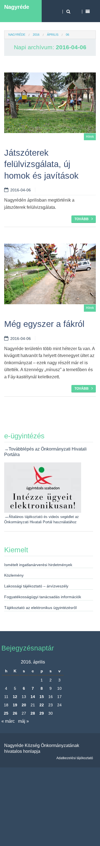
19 (15, 705)
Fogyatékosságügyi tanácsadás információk (42, 597)
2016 (36, 34)
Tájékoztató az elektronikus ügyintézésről (40, 607)
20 (24, 705)
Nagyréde (16, 7)
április (52, 34)
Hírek (90, 137)
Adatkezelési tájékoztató (74, 758)
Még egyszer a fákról (44, 324)
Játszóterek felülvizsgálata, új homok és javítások (41, 164)
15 (41, 696)
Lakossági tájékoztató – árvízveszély (36, 586)
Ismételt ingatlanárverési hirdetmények (38, 565)
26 (15, 713)
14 (33, 696)
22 (41, 705)
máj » (23, 721)
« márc (8, 721)
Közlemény (14, 575)
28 (33, 713)
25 (6, 713)
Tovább (81, 219)
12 (15, 696)
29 (41, 713)
